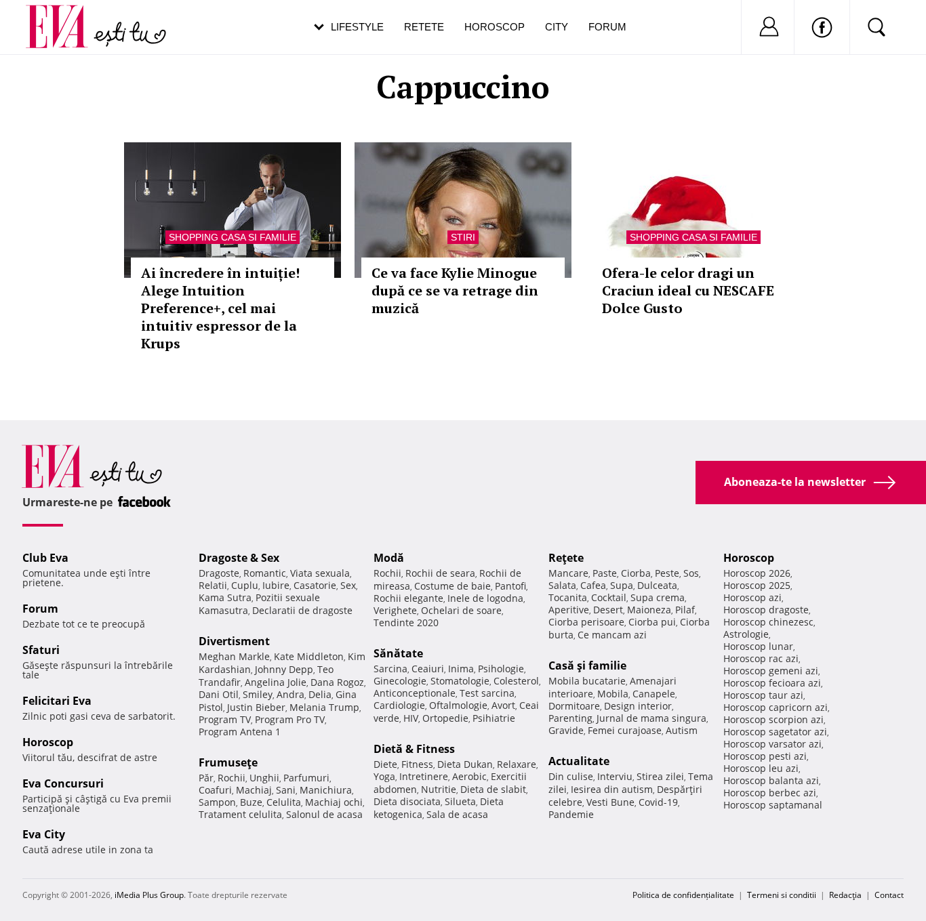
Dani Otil (219, 694)
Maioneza (649, 609)
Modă (389, 557)
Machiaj (254, 789)
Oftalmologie (458, 705)
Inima (461, 668)
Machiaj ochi (334, 802)
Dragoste (219, 573)
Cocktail (608, 597)
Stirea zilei (660, 776)
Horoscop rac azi (761, 658)
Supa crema (657, 597)
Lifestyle (357, 27)
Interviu (614, 776)
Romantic (264, 573)
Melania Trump (324, 707)
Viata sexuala (320, 573)
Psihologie (501, 668)
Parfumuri (306, 777)
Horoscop (494, 27)
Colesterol (516, 680)
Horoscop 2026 (756, 573)
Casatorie (315, 585)
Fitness (417, 764)
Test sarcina (487, 693)
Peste (667, 573)
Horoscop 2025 (756, 585)
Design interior (638, 705)
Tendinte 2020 (406, 622)
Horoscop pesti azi (765, 756)
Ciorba (636, 573)
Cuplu (244, 585)
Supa (621, 585)
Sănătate (398, 653)
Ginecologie (400, 680)
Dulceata (657, 585)
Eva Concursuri (63, 783)
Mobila (612, 693)
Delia (319, 694)
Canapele (653, 693)
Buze (251, 802)
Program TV (225, 719)
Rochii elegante (408, 598)
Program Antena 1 (240, 731)
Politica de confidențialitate (683, 895)
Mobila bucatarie (587, 680)
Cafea (593, 585)
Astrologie (746, 634)
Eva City (43, 834)
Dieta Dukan (465, 764)
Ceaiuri (427, 668)
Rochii (231, 777)
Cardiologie (399, 705)
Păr (206, 777)
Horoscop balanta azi (771, 780)
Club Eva (45, 557)
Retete (424, 27)
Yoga (384, 776)
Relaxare (516, 764)
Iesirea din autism (612, 789)
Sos (691, 573)
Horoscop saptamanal (772, 804)
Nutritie (438, 789)
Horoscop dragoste (766, 609)
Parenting (570, 718)
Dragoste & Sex (239, 557)
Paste (604, 573)
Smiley (258, 694)
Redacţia (845, 895)
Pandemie (571, 814)
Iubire (275, 585)
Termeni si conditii (781, 895)
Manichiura (326, 789)
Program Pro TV (290, 719)
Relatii (213, 585)
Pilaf (685, 609)
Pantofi (510, 585)
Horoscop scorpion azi (773, 719)
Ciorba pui (652, 621)
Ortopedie (445, 718)
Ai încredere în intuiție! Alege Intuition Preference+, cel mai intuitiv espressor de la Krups (220, 308)
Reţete (566, 557)
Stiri (463, 237)
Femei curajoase (625, 730)
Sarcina (390, 668)
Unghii (264, 777)
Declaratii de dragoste (302, 610)
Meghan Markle (234, 656)
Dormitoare (574, 705)
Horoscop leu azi (761, 768)
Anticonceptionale (415, 693)
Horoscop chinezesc (768, 621)
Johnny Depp (284, 669)
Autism (682, 730)
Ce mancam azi (612, 634)
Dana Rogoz (337, 682)
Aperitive (568, 609)
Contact (889, 895)
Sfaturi (41, 649)
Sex (348, 585)
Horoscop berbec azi (769, 792)
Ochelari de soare (461, 610)
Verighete (395, 610)
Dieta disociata (407, 801)
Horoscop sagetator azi (775, 731)
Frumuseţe (228, 762)
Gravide (566, 730)
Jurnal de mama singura (651, 718)
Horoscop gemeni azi (770, 670)
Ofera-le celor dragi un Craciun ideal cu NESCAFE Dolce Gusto (688, 290)
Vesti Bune (610, 802)
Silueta (460, 801)
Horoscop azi (752, 597)
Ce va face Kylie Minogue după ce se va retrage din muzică (454, 290)
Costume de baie (452, 585)
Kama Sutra (225, 597)
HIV (410, 718)
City (556, 27)
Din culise (570, 776)
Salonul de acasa (324, 814)
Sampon (217, 802)
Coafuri (215, 789)
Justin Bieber (256, 707)
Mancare (568, 573)
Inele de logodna (485, 598)
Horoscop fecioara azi (772, 682)
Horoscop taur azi (763, 695)
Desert (608, 609)
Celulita (283, 802)
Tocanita (567, 597)
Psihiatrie (493, 718)
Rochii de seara (440, 573)
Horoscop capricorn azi (775, 707)
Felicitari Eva (57, 700)
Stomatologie (459, 680)
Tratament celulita (240, 814)
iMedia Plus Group (149, 895)
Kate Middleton (309, 656)
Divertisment (234, 641)
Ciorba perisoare (586, 621)
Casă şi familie (587, 665)
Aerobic (469, 776)
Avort (503, 705)
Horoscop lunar (758, 646)
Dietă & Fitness (414, 748)
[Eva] (64, 16)
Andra (290, 694)
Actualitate (578, 761)
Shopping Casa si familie (232, 237)
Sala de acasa (457, 814)
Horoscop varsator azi (772, 743)
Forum (607, 27)
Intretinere (423, 776)
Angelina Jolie (275, 682)
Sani (286, 789)
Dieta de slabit (493, 789)
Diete (385, 764)
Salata (562, 585)
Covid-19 (658, 802)
